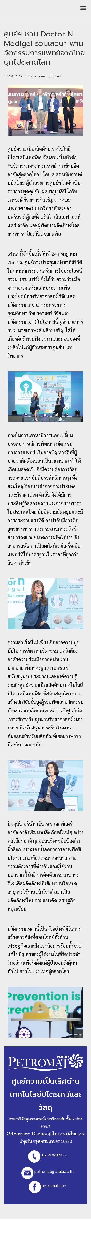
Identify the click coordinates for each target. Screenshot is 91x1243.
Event (57, 76)
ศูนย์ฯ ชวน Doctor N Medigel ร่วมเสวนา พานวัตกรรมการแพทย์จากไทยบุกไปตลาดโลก (44, 48)
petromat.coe (54, 1185)
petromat (40, 76)
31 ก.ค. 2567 (13, 76)
